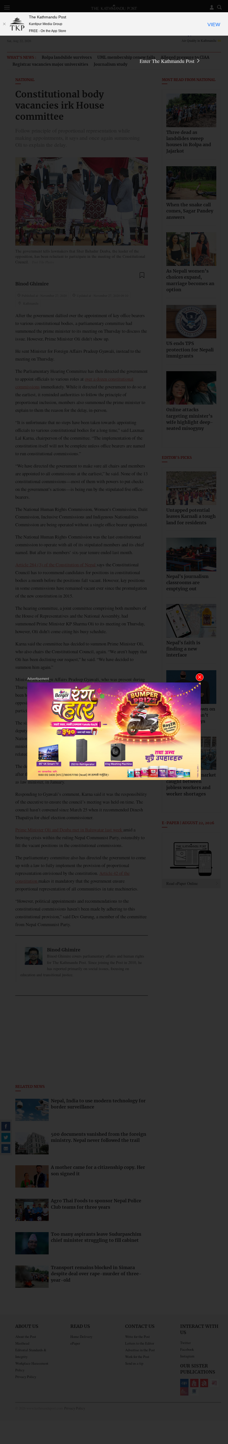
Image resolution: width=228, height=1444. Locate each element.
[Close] (4, 24)
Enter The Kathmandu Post (168, 61)
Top (217, 1401)
